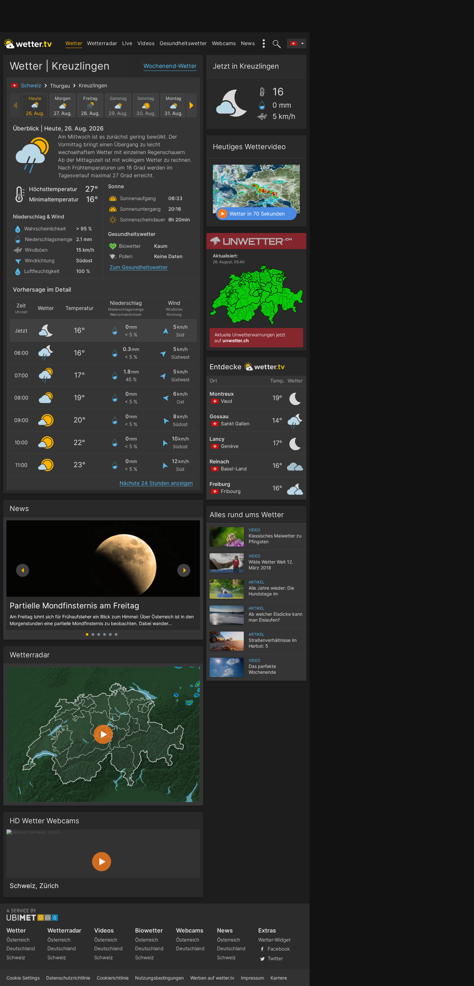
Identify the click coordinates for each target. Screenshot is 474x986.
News (248, 43)
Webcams (224, 43)
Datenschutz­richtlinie (68, 978)
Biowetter (149, 930)
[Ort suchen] (276, 43)
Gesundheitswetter (183, 43)
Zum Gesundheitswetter (139, 267)
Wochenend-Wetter (170, 66)
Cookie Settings (23, 978)
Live (127, 43)
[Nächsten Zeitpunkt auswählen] (191, 105)
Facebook (278, 949)
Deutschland (20, 948)
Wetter (73, 43)
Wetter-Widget (274, 940)
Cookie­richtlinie (113, 978)
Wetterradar (102, 43)
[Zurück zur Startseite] (28, 43)
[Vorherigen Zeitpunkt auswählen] (15, 105)
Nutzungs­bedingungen (159, 978)
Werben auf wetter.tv (212, 978)
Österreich (18, 940)
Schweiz (32, 85)
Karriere (279, 978)
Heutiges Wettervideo (249, 146)
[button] (183, 570)
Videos (146, 43)
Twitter (274, 958)
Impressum (252, 978)
